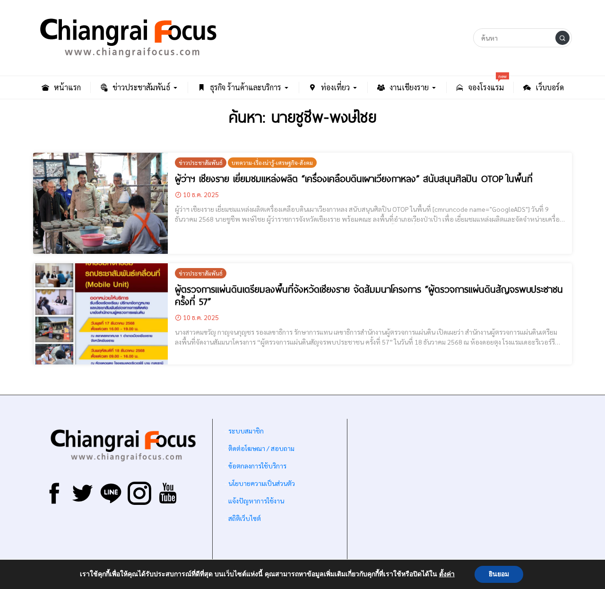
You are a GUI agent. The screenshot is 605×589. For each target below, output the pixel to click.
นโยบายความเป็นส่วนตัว (261, 483)
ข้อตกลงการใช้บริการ (257, 465)
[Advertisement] (459, 492)
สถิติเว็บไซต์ (244, 518)
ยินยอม (499, 574)
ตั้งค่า (447, 574)
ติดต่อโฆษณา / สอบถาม (261, 448)
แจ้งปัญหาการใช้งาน (255, 500)
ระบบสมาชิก (246, 430)
